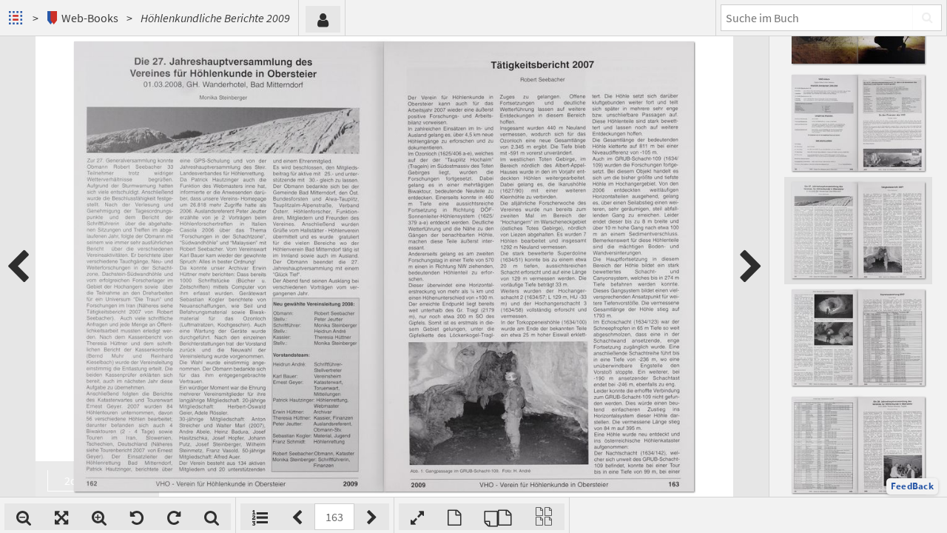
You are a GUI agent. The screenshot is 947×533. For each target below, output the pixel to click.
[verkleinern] (23, 516)
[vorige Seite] (18, 266)
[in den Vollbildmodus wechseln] (417, 516)
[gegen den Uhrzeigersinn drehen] (136, 516)
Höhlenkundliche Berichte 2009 (215, 17)
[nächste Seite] (751, 266)
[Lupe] (211, 516)
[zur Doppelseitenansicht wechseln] (498, 516)
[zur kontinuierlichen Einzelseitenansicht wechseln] (544, 516)
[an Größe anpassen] (61, 516)
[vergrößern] (99, 516)
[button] (912, 486)
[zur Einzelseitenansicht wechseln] (454, 516)
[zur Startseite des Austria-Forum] (17, 17)
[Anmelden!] (323, 19)
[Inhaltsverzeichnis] (260, 516)
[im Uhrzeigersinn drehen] (173, 516)
